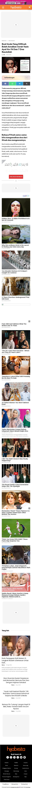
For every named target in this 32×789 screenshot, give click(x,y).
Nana (3, 665)
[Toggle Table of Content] (26, 77)
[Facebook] (7, 757)
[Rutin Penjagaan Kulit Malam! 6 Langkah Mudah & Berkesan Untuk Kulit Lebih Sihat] (16, 646)
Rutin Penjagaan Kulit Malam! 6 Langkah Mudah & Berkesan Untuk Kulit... (15, 660)
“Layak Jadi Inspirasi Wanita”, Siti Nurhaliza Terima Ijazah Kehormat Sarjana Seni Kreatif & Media (16, 693)
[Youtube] (21, 757)
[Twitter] (14, 757)
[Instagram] (11, 757)
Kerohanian (12, 40)
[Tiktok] (18, 757)
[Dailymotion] (24, 757)
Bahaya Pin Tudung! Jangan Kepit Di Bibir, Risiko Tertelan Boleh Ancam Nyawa (16, 706)
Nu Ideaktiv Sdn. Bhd (14, 787)
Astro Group (28, 787)
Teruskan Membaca (16, 176)
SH (4, 54)
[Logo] (16, 7)
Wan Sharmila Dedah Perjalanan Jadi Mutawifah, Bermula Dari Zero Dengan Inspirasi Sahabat (16, 680)
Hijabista (4, 40)
